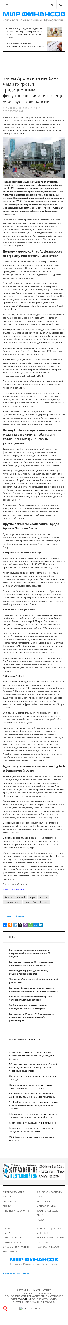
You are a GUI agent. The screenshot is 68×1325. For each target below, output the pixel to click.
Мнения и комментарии (50, 1237)
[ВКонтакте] (5, 925)
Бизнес (7, 1206)
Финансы (8, 1196)
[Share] (52, 4)
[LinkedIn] (40, 925)
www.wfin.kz (24, 1299)
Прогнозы (42, 1242)
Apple (32, 897)
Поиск (40, 1219)
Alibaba (43, 897)
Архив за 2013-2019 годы (16, 1273)
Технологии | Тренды (49, 1228)
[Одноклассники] (10, 925)
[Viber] (25, 925)
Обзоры (7, 1233)
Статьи (6, 1228)
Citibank (21, 897)
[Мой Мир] (35, 925)
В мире (40, 1196)
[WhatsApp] (30, 925)
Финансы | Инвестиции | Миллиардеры (16, 1249)
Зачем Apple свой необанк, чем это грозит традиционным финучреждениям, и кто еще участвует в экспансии (33, 89)
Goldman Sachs (12, 901)
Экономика (9, 1201)
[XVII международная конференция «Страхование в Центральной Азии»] (34, 1171)
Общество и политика (49, 1192)
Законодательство (13, 1192)
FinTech (44, 901)
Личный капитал (12, 1242)
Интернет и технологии (16, 1210)
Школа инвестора (13, 1237)
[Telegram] (15, 925)
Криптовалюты (45, 1201)
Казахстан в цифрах (48, 1247)
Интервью (42, 1233)
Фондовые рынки (46, 1206)
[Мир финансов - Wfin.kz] (34, 17)
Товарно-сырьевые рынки (47, 1212)
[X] (20, 925)
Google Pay (30, 901)
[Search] (60, 4)
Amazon (9, 897)
